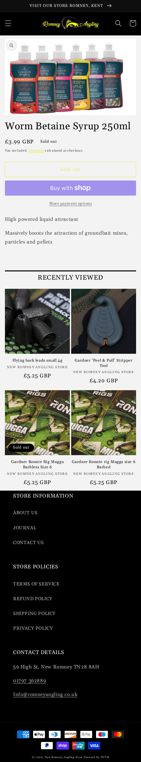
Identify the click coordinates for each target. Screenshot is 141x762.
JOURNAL (24, 528)
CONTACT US (28, 543)
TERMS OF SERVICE (36, 584)
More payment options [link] (70, 203)
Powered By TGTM (97, 757)
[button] (8, 23)
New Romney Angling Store (64, 757)
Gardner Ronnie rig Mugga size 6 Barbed (104, 464)
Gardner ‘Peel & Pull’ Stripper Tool (104, 363)
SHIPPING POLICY (34, 614)
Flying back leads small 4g (37, 360)
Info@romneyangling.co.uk (45, 694)
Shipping (36, 151)
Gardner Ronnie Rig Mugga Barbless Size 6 (37, 464)
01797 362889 (29, 681)
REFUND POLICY (32, 599)
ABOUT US (25, 513)
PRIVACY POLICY (33, 628)
